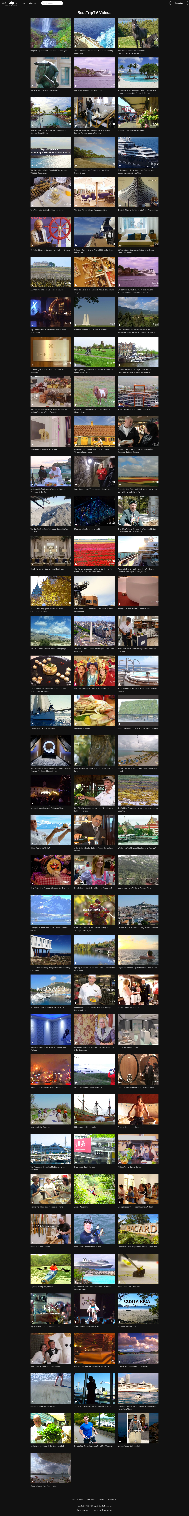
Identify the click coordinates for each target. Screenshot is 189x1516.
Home (23, 3)
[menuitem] (10, 3)
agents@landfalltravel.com (103, 1506)
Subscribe (179, 3)
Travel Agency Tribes (105, 1510)
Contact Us (112, 1499)
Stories (101, 1499)
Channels (32, 3)
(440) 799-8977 (87, 1506)
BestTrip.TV (85, 1510)
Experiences (91, 1499)
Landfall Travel (78, 1499)
